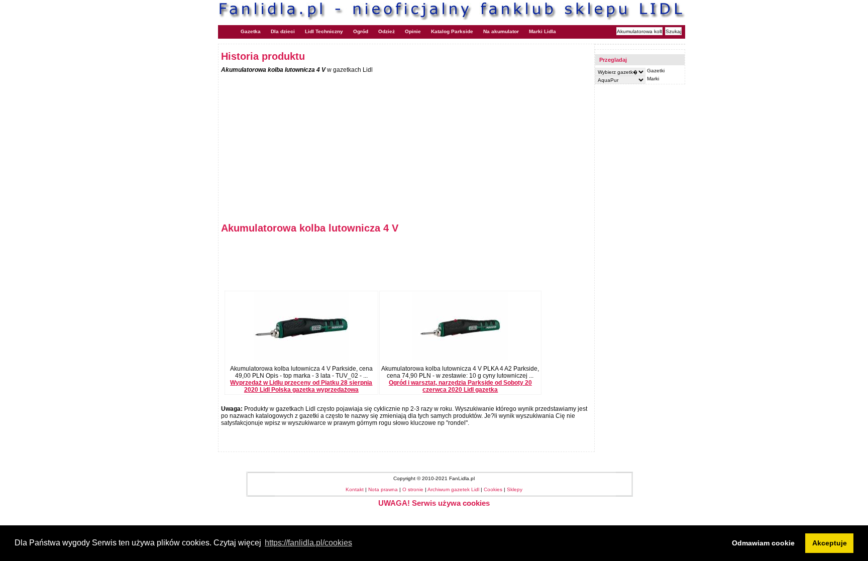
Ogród (360, 31)
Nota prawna (383, 489)
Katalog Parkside (452, 31)
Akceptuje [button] (829, 543)
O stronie (412, 489)
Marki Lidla (542, 31)
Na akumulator (501, 31)
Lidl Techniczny (324, 31)
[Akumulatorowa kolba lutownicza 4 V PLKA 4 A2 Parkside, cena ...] (460, 361)
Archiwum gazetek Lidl (453, 489)
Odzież (386, 31)
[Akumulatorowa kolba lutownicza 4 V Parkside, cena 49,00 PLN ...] (301, 361)
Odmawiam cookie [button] (763, 543)
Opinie (413, 31)
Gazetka (251, 31)
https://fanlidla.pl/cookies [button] (308, 542)
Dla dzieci (283, 31)
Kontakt (355, 489)
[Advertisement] (305, 143)
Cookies (493, 489)
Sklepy (514, 489)
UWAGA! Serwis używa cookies (434, 503)
